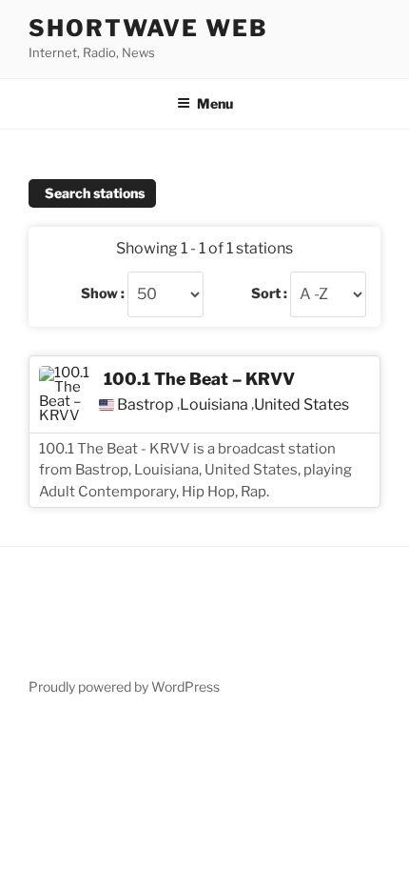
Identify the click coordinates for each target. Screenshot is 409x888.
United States (301, 405)
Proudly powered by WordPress (124, 686)
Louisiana (214, 405)
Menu (215, 103)
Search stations (95, 193)
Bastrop (145, 405)
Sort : (269, 293)
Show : (103, 293)
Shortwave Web (148, 28)
